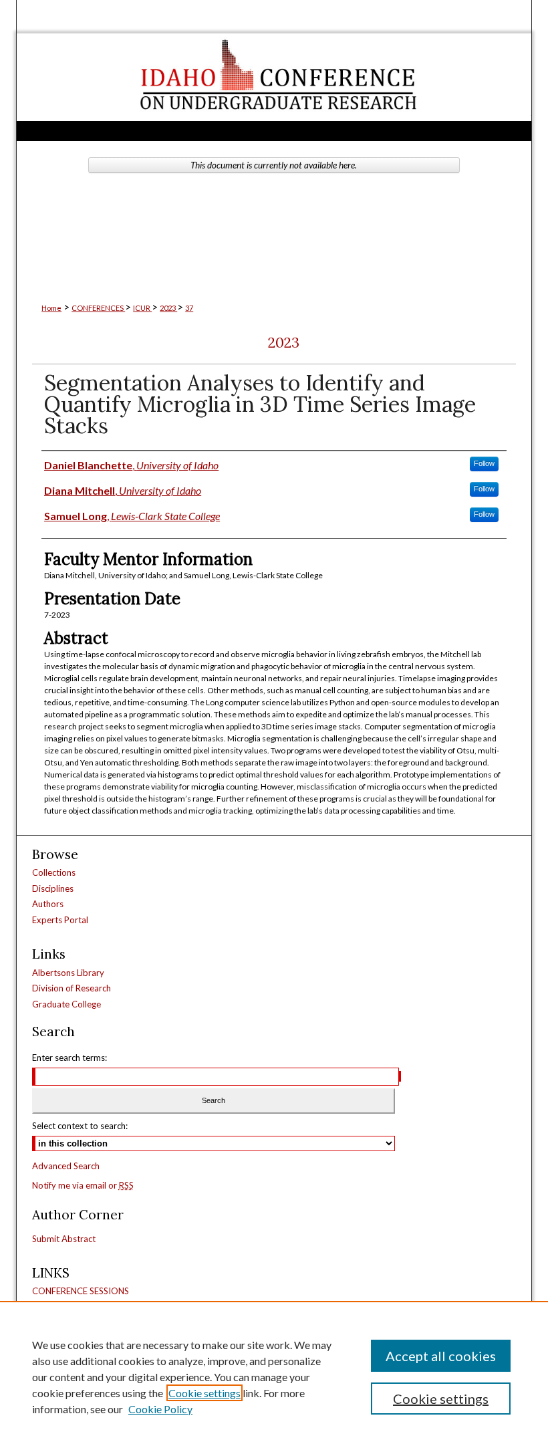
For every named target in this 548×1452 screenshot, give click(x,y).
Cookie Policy (160, 1409)
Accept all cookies (441, 1356)
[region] (274, 1376)
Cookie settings (204, 1392)
